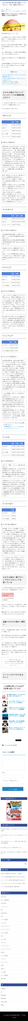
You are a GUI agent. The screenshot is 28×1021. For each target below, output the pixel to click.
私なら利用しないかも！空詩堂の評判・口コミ (11, 847)
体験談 (2, 1005)
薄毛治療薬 (14, 745)
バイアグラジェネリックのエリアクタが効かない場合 (13, 883)
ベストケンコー (4, 906)
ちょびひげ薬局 (4, 932)
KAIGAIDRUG (4, 913)
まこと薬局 (3, 939)
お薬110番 (3, 903)
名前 (3, 772)
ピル (2, 992)
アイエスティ (4, 942)
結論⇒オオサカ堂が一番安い (10, 82)
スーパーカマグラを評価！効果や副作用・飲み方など (13, 880)
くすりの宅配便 (4, 919)
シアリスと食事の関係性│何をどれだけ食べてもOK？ (13, 876)
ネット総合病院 (4, 955)
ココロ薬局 (3, 972)
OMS (2, 936)
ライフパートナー (5, 962)
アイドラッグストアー (6, 929)
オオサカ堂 (7, 745)
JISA (2, 909)
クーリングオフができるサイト (11, 83)
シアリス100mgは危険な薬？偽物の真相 (10, 886)
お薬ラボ (3, 968)
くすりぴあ (3, 923)
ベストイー (3, 959)
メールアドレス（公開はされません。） (10, 780)
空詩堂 (2, 965)
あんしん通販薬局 (5, 900)
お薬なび (3, 952)
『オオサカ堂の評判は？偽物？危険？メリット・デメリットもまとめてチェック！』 (14, 663)
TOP (2, 916)
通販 (17, 52)
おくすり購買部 (4, 975)
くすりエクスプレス (5, 926)
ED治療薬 (3, 988)
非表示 (15, 71)
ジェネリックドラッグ (6, 949)
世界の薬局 (3, 978)
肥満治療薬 (3, 998)
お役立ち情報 (4, 1001)
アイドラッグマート (5, 945)
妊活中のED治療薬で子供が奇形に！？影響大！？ (12, 873)
